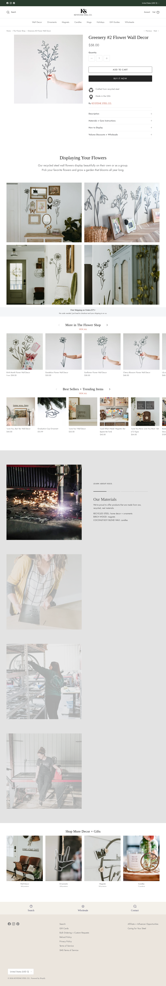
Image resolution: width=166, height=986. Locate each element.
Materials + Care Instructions (102, 120)
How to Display (96, 127)
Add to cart (120, 69)
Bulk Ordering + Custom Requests (74, 932)
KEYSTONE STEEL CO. (102, 103)
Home (8, 31)
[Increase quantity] (107, 58)
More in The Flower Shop (83, 325)
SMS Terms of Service (69, 950)
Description (94, 113)
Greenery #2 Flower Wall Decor (39, 31)
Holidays (100, 22)
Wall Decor (37, 22)
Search (62, 924)
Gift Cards (64, 928)
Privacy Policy (66, 941)
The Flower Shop (19, 31)
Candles (77, 22)
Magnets (65, 22)
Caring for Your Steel (137, 928)
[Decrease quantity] (92, 58)
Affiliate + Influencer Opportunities (143, 924)
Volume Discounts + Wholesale (103, 134)
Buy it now (120, 78)
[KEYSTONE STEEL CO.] (83, 12)
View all (83, 329)
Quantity (92, 52)
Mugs (89, 22)
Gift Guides (115, 22)
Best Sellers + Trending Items (83, 389)
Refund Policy (66, 937)
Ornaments (52, 22)
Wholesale (129, 22)
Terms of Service (67, 945)
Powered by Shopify (38, 978)
